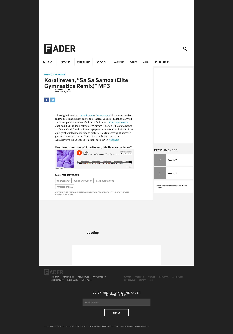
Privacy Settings (99, 327)
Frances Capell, (106, 192)
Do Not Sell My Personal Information (128, 327)
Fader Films (86, 279)
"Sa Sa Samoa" (103, 115)
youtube (164, 62)
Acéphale (114, 139)
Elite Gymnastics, (88, 192)
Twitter (156, 62)
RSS (151, 279)
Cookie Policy (57, 279)
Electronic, (72, 192)
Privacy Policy (99, 276)
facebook (160, 62)
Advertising (68, 276)
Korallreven (87, 115)
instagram (168, 62)
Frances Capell (66, 89)
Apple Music (177, 276)
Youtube (151, 276)
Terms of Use (83, 276)
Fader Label (72, 279)
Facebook (139, 276)
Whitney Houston (83, 180)
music (47, 74)
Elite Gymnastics (118, 122)
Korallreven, (122, 192)
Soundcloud (129, 279)
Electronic (59, 74)
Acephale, (60, 192)
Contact (55, 276)
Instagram (164, 276)
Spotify (142, 279)
